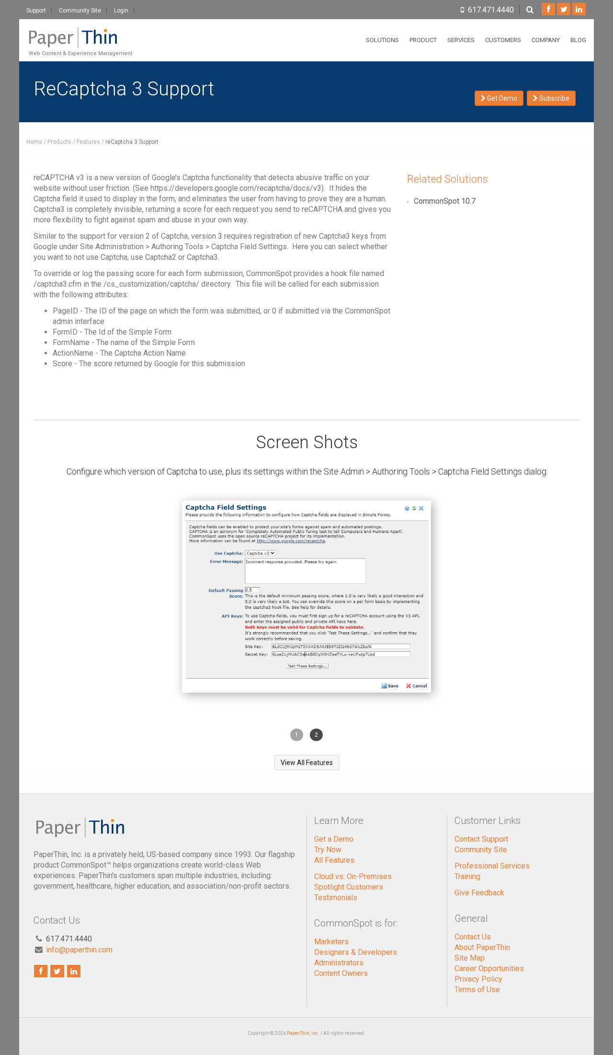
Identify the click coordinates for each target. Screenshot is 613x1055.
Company (546, 40)
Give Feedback (479, 892)
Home (34, 142)
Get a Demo (333, 839)
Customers (503, 40)
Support (36, 10)
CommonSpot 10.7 (445, 201)
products (59, 142)
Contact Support (481, 839)
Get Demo (501, 98)
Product (423, 40)
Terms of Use (477, 989)
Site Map (469, 957)
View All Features (307, 762)
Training (467, 876)
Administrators (338, 962)
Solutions (382, 40)
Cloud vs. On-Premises (353, 876)
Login (121, 10)
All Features (334, 860)
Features (88, 142)
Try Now (327, 849)
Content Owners (341, 973)
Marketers (331, 941)
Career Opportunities (489, 968)
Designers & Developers (355, 952)
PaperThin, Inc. (303, 1033)
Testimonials (335, 897)
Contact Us (472, 936)
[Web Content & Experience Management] (79, 31)
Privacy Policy (478, 979)
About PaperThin (482, 947)
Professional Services (492, 865)
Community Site (80, 10)
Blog (578, 40)
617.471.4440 (491, 9)
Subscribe (553, 98)
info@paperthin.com (79, 949)
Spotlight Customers (348, 887)
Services (461, 40)
